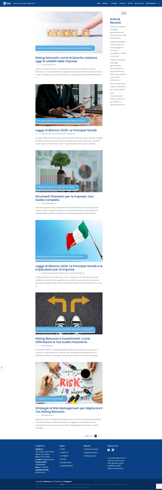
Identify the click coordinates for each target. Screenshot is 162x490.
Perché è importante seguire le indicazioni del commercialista (118, 86)
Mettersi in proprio (61, 134)
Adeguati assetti (91, 452)
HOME (98, 3)
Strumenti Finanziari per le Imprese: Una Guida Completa (64, 198)
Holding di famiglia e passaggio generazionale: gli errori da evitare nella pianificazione (118, 32)
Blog (52, 273)
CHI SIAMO (114, 3)
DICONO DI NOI (139, 3)
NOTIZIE (130, 3)
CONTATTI (122, 3)
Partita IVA (73, 273)
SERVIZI (105, 3)
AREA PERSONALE (151, 3)
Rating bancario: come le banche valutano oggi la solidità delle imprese (66, 59)
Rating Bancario (51, 65)
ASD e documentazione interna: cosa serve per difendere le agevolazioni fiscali (117, 99)
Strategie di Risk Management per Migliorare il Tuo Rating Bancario (69, 410)
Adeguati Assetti (46, 134)
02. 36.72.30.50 (44, 454)
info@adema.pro (48, 459)
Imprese (44, 65)
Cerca (124, 13)
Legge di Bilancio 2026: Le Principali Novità (66, 130)
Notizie (62, 484)
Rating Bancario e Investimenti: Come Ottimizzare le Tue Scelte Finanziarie (62, 340)
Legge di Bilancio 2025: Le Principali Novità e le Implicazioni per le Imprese (68, 268)
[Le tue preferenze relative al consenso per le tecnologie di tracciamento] (1, 367)
